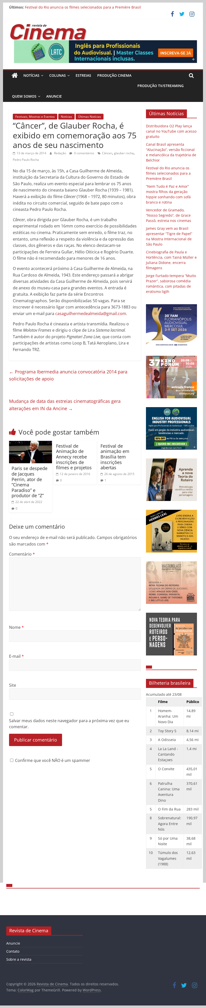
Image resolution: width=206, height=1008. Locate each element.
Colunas (57, 75)
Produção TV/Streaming (160, 85)
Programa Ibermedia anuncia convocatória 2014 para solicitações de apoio (68, 375)
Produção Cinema (114, 75)
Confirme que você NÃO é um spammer (52, 760)
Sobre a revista (18, 959)
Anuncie (54, 96)
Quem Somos (24, 96)
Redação (60, 153)
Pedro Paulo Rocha (26, 160)
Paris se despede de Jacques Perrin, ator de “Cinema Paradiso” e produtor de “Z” (29, 481)
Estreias (83, 75)
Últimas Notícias (89, 116)
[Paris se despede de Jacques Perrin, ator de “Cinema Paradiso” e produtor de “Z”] (30, 444)
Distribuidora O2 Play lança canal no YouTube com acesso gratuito (171, 131)
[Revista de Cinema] (14, 75)
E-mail (16, 656)
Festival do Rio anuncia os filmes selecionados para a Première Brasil (83, 7)
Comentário (22, 554)
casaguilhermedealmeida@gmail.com (90, 313)
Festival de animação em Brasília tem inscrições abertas (114, 457)
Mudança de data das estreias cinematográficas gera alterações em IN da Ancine (65, 404)
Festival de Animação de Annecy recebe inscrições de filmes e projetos (74, 457)
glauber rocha (124, 153)
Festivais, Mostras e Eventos (35, 116)
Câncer (107, 153)
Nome (16, 627)
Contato (12, 951)
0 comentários (83, 153)
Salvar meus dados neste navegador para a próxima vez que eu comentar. (69, 723)
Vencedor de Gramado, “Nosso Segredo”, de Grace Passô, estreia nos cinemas (168, 215)
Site (12, 685)
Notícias (31, 75)
